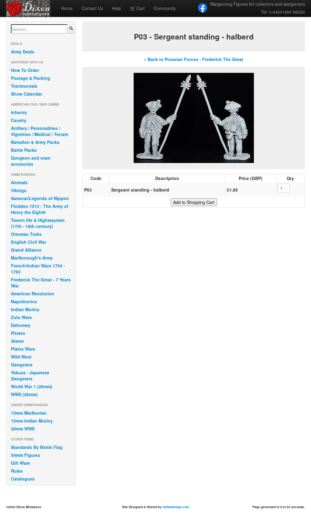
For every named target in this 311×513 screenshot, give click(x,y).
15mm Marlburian (28, 413)
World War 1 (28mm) (31, 386)
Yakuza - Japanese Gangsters (30, 375)
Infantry (19, 112)
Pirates (18, 333)
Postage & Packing (30, 78)
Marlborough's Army (32, 258)
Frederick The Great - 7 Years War (41, 283)
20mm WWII (23, 429)
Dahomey (20, 325)
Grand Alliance (26, 250)
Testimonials (24, 86)
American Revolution (32, 293)
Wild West (21, 357)
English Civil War (28, 242)
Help (116, 8)
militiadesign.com (175, 507)
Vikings (18, 190)
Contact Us (92, 8)
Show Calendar (26, 94)
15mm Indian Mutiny (32, 421)
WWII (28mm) (24, 394)
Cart (137, 8)
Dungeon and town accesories (31, 161)
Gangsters (21, 365)
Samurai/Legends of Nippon (40, 198)
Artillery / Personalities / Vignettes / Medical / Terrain (39, 131)
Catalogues (23, 479)
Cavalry (18, 120)
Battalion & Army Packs (35, 142)
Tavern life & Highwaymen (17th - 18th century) (38, 223)
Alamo (17, 341)
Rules (17, 471)
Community (165, 8)
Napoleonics (24, 301)
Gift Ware (20, 463)
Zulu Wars (21, 317)
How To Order (25, 70)
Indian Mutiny (25, 309)
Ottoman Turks (26, 234)
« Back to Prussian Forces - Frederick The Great (193, 59)
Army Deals (22, 52)
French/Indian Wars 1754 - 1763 (38, 269)
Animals (19, 182)
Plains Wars (23, 349)
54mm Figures (25, 455)
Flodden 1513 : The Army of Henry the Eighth (39, 209)
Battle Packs (24, 150)
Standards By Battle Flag (37, 447)
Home (67, 8)
